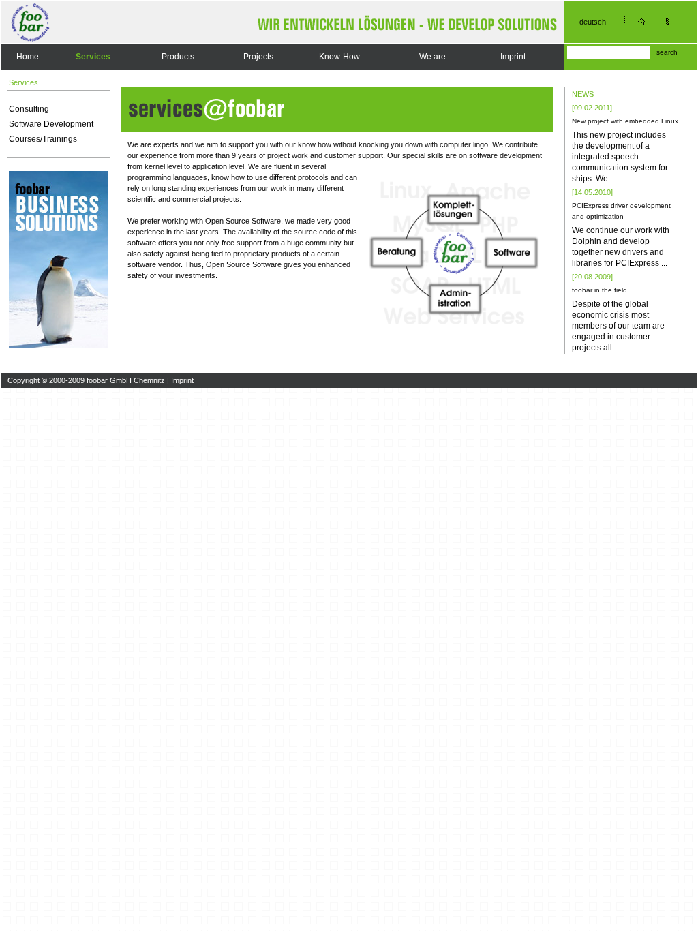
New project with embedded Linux (625, 121)
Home (27, 56)
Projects (258, 56)
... (613, 178)
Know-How (339, 56)
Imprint (513, 56)
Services (93, 56)
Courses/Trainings (43, 139)
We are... (435, 56)
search (667, 52)
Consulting (29, 109)
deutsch (592, 22)
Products (178, 56)
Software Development (51, 124)
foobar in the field (599, 290)
